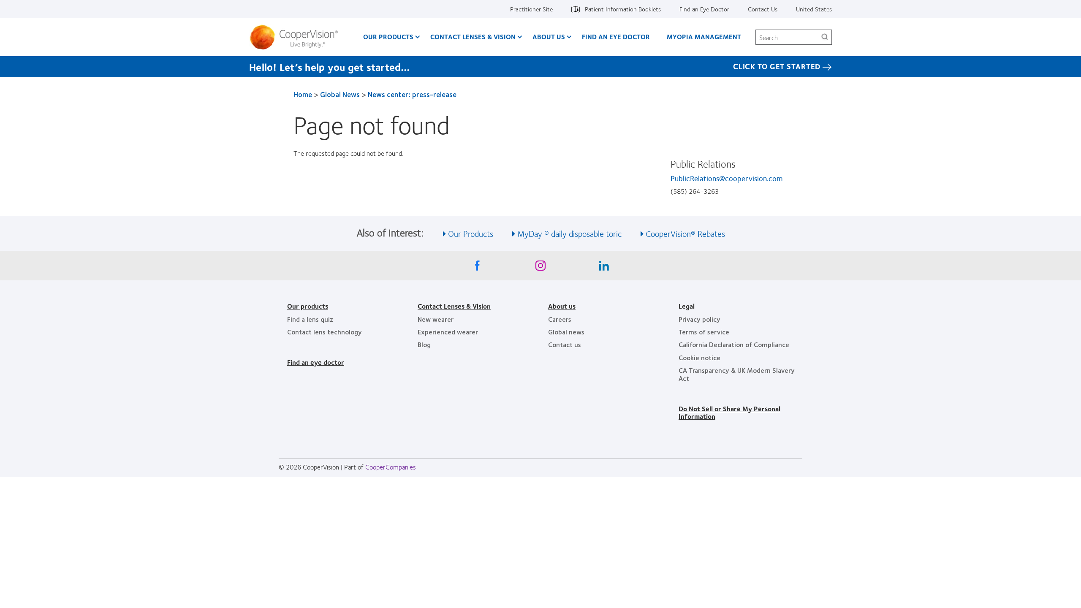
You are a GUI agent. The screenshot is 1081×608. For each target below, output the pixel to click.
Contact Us (762, 9)
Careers (559, 319)
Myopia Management (704, 36)
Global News (340, 94)
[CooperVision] (297, 37)
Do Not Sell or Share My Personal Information (729, 412)
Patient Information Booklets (623, 9)
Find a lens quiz (310, 319)
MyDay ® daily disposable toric (569, 233)
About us (562, 306)
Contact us (564, 344)
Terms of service (704, 331)
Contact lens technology (324, 331)
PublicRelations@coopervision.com (726, 178)
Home (302, 94)
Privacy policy (699, 319)
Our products (307, 306)
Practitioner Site (531, 9)
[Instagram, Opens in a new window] (540, 267)
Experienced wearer (448, 331)
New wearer (436, 319)
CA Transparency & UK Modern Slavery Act (737, 374)
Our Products (388, 36)
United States (814, 9)
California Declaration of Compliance (734, 344)
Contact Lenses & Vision (473, 36)
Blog (424, 344)
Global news (566, 331)
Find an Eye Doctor (704, 9)
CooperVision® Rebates (685, 233)
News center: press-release (412, 94)
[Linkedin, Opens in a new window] (603, 267)
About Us (548, 36)
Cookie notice (699, 357)
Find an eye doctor (315, 362)
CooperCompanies (390, 466)
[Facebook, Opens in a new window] (477, 267)
